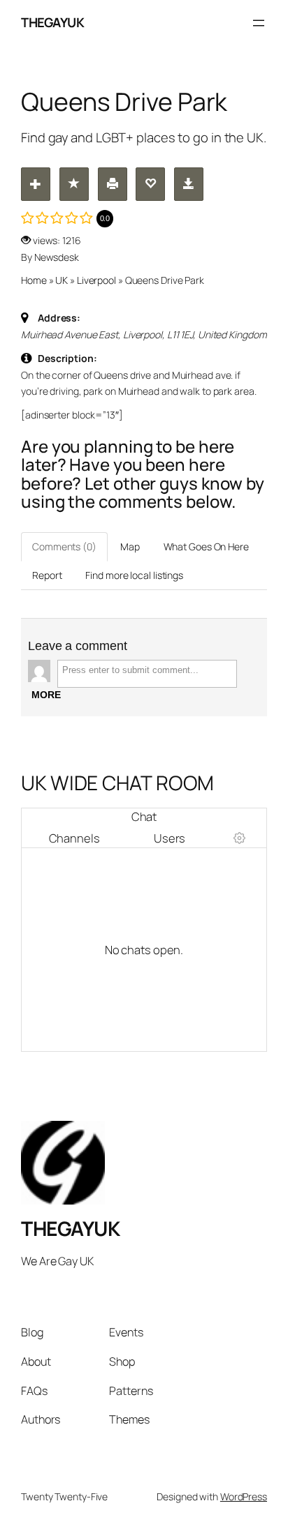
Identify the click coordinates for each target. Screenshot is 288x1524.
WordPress (243, 1496)
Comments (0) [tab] (64, 546)
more (46, 694)
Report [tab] (47, 575)
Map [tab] (130, 546)
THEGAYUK (52, 22)
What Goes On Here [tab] (206, 546)
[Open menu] (258, 23)
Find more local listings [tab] (134, 575)
